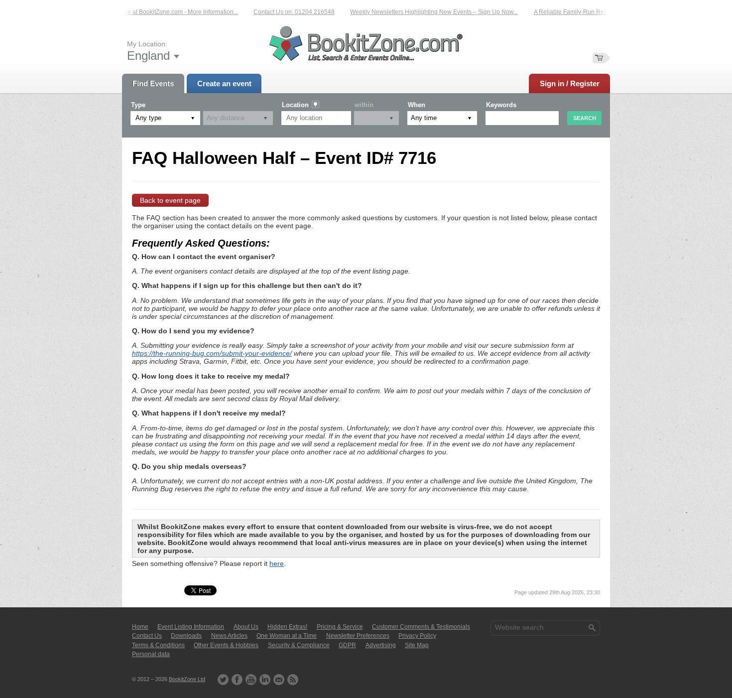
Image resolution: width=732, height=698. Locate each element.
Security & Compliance (299, 645)
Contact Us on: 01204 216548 (285, 11)
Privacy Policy (417, 635)
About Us (246, 626)
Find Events (153, 83)
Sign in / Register (570, 83)
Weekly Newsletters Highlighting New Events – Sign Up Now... (425, 11)
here (276, 563)
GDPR (347, 645)
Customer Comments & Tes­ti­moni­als (421, 626)
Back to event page (170, 200)
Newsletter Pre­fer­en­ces (357, 635)
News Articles (229, 635)
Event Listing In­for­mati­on (190, 626)
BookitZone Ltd (187, 679)
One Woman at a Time (286, 635)
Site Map (417, 645)
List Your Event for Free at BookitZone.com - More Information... (145, 11)
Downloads (186, 635)
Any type (148, 118)
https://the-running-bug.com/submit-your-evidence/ (212, 353)
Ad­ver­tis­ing (381, 645)
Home (140, 626)
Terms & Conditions (158, 645)
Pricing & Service (340, 626)
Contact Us (147, 635)
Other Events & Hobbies (226, 645)
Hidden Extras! (287, 626)
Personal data (151, 654)
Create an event (224, 83)
